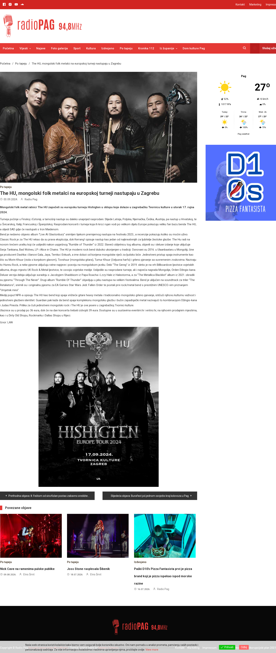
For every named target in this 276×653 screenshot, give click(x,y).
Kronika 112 (146, 48)
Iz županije (167, 48)
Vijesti (24, 48)
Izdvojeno (107, 48)
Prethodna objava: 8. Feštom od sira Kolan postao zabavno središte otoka (51, 495)
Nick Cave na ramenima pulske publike (27, 569)
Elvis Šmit (29, 574)
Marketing (255, 4)
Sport (77, 48)
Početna (8, 48)
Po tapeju (126, 48)
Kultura (91, 48)
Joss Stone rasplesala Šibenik (88, 569)
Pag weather (244, 134)
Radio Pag (31, 199)
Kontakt (240, 4)
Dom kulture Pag (194, 48)
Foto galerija (59, 48)
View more (152, 649)
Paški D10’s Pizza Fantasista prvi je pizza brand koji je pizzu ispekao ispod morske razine (163, 576)
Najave (40, 48)
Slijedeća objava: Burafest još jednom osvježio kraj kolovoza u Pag (150, 495)
